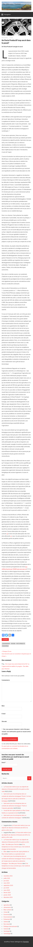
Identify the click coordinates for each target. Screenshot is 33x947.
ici (7, 533)
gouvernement (6, 643)
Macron (13, 643)
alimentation (7, 907)
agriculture (7, 905)
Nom (3, 706)
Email (4, 762)
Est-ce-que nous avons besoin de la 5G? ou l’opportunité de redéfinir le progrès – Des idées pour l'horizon (15, 666)
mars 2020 (7, 890)
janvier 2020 (7, 895)
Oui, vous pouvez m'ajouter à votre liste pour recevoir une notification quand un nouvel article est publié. (16, 731)
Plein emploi (5, 646)
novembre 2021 (8, 876)
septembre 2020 (8, 885)
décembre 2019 (8, 897)
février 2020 (7, 892)
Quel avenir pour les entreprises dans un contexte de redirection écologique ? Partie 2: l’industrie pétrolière (14, 805)
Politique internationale (10, 926)
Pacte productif (20, 643)
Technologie (7, 933)
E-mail (3, 713)
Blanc (5, 851)
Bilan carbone (7, 910)
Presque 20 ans (7, 651)
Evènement (7, 919)
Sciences (6, 929)
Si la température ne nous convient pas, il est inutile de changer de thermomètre (16, 847)
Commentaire (6, 680)
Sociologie (6, 931)
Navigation (7, 14)
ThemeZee (26, 942)
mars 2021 (7, 883)
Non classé (7, 924)
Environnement (8, 917)
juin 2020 (6, 888)
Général (6, 921)
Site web (4, 721)
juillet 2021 (7, 878)
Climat (5, 912)
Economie (5, 639)
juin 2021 (6, 880)
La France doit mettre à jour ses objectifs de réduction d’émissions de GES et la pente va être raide (15, 789)
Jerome (11, 37)
